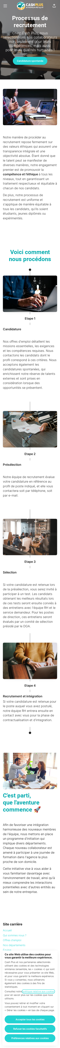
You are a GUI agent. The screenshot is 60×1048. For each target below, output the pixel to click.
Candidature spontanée (30, 60)
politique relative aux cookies (38, 991)
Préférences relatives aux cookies (30, 1038)
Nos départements (14, 945)
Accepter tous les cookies (30, 1019)
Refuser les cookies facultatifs (30, 1028)
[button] (54, 6)
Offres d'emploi (12, 940)
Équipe (7, 950)
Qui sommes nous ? (14, 935)
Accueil (7, 930)
